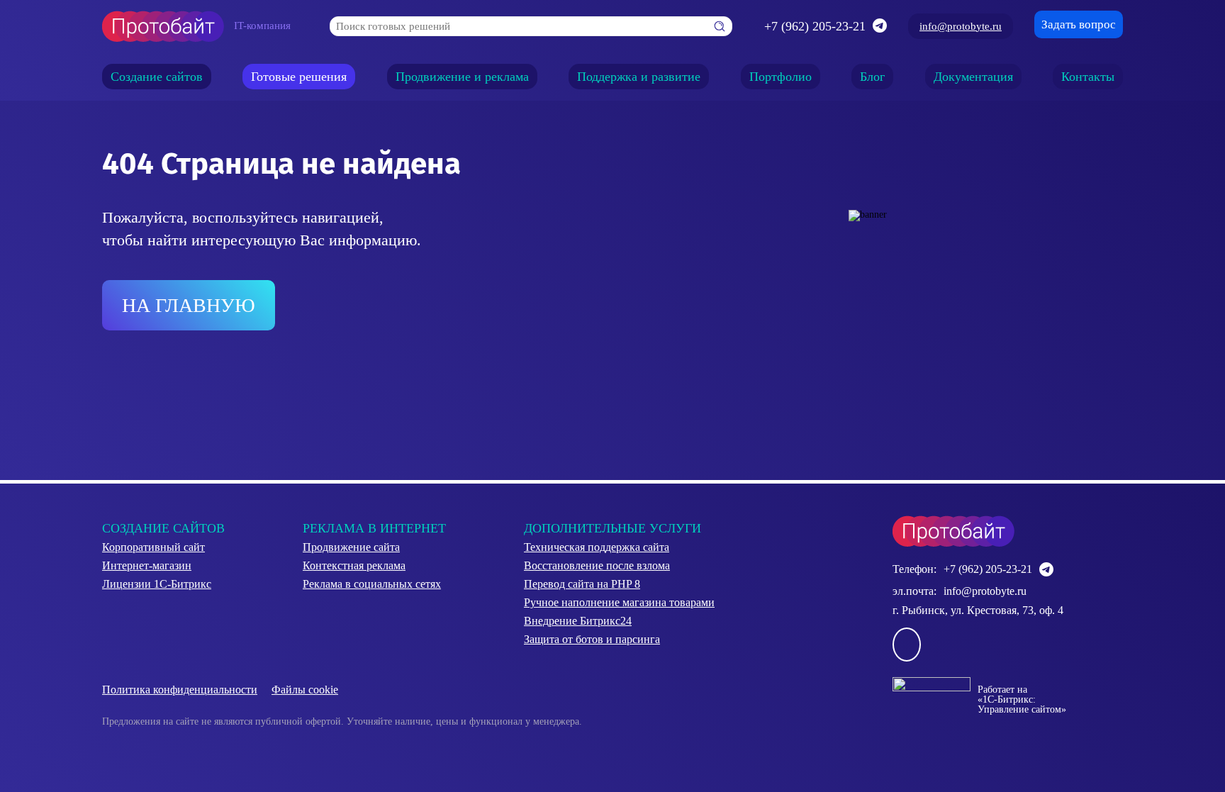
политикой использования (579, 713)
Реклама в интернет (374, 528)
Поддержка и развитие (638, 76)
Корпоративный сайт (153, 547)
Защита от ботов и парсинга (592, 639)
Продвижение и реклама (462, 76)
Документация (973, 76)
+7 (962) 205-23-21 (815, 26)
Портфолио (780, 76)
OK (545, 755)
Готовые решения (299, 76)
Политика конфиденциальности (179, 690)
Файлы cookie (305, 690)
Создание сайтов (157, 76)
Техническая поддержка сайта (596, 547)
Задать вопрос (1078, 24)
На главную (188, 305)
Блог (872, 76)
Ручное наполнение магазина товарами (619, 602)
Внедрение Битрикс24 (578, 621)
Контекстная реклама (354, 565)
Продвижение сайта (351, 547)
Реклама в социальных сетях (372, 584)
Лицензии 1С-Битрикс (156, 584)
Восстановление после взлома (597, 565)
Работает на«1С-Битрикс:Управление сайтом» (1022, 699)
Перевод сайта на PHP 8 (582, 584)
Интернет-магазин (146, 565)
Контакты (1087, 76)
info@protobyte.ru (960, 26)
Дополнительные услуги (612, 528)
